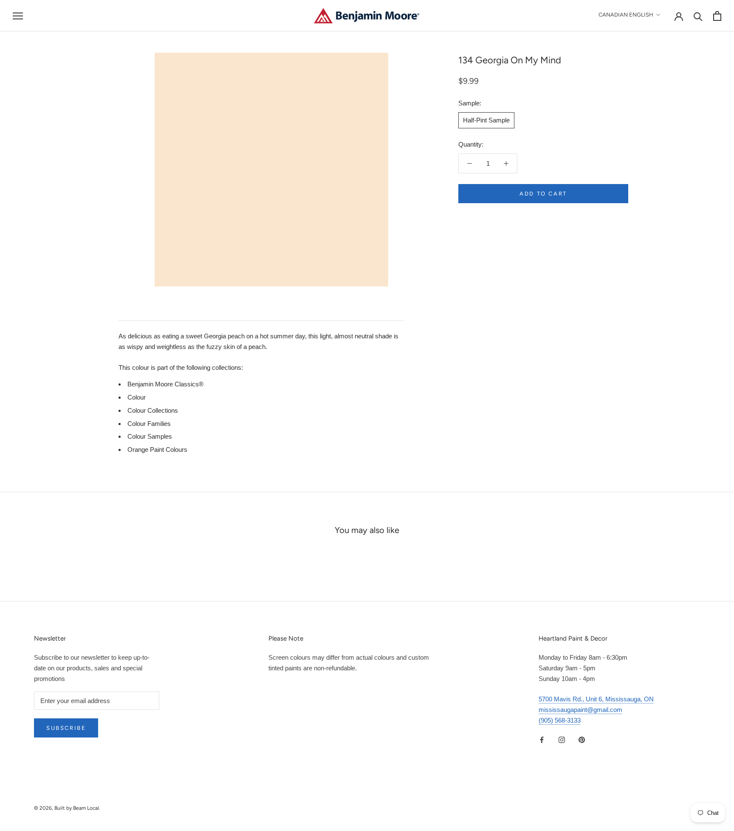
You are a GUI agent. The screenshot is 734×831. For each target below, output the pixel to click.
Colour (136, 397)
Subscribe (66, 728)
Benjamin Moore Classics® (165, 384)
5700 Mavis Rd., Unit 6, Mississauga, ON (596, 699)
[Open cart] (717, 16)
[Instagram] (562, 740)
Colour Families (149, 423)
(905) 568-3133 (560, 720)
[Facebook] (542, 740)
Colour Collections (152, 410)
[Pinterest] (582, 740)
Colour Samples (149, 436)
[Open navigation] (18, 16)
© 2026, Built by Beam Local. (67, 808)
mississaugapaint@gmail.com (580, 709)
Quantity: (470, 144)
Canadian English (625, 14)
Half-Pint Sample (486, 119)
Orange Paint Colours (157, 449)
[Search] (698, 15)
